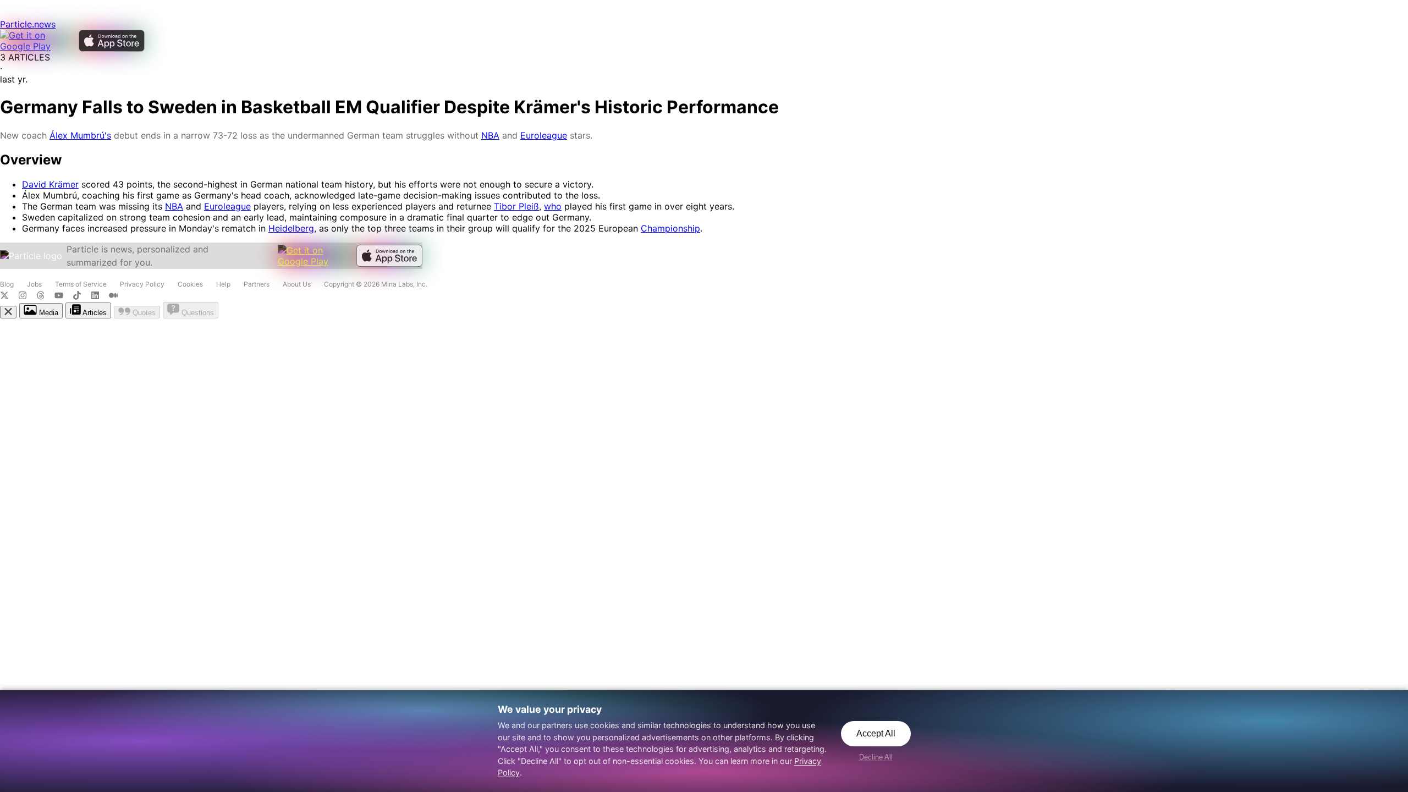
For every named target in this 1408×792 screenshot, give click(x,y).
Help (223, 284)
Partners (257, 284)
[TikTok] (82, 296)
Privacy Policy (142, 284)
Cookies (190, 284)
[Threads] (45, 296)
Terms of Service (81, 284)
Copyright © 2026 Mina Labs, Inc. (375, 284)
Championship (670, 228)
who (553, 206)
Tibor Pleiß (516, 206)
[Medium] (116, 296)
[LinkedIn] (100, 296)
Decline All (876, 757)
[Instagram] (27, 296)
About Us (297, 284)
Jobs (34, 284)
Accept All (875, 733)
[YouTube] (63, 296)
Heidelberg (291, 228)
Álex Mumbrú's (80, 135)
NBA (490, 135)
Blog (7, 284)
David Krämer (50, 184)
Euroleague (543, 135)
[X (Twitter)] (9, 296)
